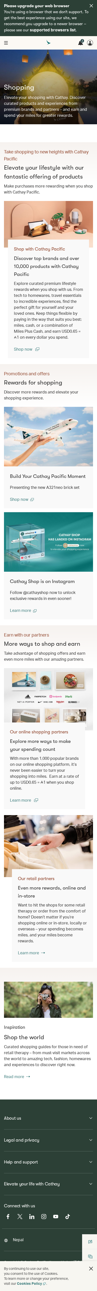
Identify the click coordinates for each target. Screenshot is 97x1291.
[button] (22, 499)
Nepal (18, 1239)
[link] (48, 224)
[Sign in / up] (90, 43)
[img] (91, 5)
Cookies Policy (29, 1283)
